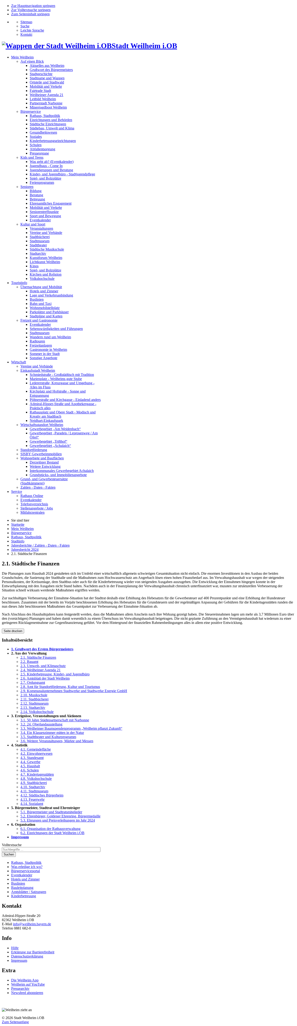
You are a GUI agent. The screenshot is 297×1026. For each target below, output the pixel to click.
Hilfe (15, 948)
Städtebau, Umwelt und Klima (52, 128)
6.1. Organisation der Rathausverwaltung (50, 829)
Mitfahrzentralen (32, 512)
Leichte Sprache (32, 30)
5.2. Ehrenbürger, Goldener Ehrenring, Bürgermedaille (60, 816)
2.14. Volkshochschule (37, 712)
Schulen (36, 145)
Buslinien (37, 299)
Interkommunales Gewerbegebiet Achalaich (62, 471)
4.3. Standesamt (32, 758)
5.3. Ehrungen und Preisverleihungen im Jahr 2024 (57, 820)
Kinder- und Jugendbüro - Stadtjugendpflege (62, 174)
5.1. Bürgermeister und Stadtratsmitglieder (51, 812)
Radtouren (37, 341)
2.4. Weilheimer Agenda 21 (40, 670)
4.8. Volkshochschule (36, 779)
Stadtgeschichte (41, 74)
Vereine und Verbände (46, 233)
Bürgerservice (30, 111)
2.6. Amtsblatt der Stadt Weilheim (45, 678)
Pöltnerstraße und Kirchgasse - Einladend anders (65, 400)
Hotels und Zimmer (44, 291)
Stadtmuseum (39, 241)
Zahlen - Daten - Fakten (37, 487)
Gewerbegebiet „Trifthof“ (48, 441)
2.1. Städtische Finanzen (38, 657)
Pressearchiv (20, 989)
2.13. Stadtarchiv (32, 708)
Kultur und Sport (32, 224)
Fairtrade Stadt (40, 91)
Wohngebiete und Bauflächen (42, 458)
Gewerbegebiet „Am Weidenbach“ (55, 429)
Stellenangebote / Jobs (36, 508)
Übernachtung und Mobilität (41, 287)
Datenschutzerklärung (27, 956)
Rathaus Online (31, 496)
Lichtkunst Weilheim (45, 262)
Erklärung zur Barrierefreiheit (32, 952)
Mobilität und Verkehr (46, 86)
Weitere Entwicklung (45, 466)
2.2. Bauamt (29, 662)
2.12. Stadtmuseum (34, 703)
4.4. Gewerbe (30, 762)
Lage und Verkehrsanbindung (51, 295)
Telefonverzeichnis (34, 504)
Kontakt (26, 34)
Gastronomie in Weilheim (48, 350)
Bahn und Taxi (41, 304)
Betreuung (37, 199)
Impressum (20, 837)
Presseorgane (39, 153)
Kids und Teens (31, 157)
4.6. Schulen (29, 770)
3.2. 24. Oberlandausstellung (41, 724)
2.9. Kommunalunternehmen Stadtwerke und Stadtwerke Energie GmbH (73, 691)
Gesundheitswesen (43, 132)
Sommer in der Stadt (45, 354)
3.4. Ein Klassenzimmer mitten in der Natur (52, 733)
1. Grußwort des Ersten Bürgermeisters (42, 649)
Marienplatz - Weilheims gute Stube (56, 379)
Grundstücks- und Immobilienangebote (58, 475)
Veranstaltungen (41, 228)
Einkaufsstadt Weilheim (37, 370)
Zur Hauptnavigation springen (33, 6)
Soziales (36, 137)
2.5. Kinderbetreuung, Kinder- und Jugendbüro (55, 674)
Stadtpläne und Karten (46, 316)
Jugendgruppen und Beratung (51, 170)
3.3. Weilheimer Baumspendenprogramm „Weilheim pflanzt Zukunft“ (71, 728)
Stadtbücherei (40, 237)
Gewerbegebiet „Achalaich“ (50, 446)
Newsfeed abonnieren (27, 993)
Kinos (34, 266)
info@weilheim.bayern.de (32, 924)
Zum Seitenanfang (15, 1022)
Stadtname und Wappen (47, 78)
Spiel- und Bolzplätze (45, 178)
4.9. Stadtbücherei (33, 783)
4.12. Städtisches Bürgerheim (41, 795)
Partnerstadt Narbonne (46, 103)
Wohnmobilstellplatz (45, 308)
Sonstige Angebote (43, 358)
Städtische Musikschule (47, 249)
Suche (24, 26)
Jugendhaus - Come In (46, 166)
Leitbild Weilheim (43, 99)
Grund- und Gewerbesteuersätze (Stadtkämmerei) (44, 481)
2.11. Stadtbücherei (34, 699)
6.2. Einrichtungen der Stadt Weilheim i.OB (52, 833)
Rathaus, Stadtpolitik (45, 116)
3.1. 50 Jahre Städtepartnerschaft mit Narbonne (54, 720)
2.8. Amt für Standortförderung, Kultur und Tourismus (60, 687)
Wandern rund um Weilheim (50, 337)
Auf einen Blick (32, 61)
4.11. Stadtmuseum (34, 791)
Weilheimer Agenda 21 (46, 95)
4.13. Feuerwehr (32, 799)
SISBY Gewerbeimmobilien (41, 454)
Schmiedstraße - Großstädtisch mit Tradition (62, 375)
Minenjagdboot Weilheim (48, 107)
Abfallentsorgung (42, 149)
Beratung (36, 195)
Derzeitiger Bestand (44, 462)
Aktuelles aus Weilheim (47, 66)
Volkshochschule (42, 279)
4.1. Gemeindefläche (35, 749)
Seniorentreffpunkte (44, 212)
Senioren (26, 187)
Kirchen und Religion (45, 274)
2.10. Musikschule (33, 695)
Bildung (36, 191)
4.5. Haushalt (30, 766)
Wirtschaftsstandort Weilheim (41, 425)
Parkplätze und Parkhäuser (49, 312)
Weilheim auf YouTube (28, 984)
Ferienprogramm (42, 182)
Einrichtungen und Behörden (51, 120)
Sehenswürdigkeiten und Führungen (56, 329)
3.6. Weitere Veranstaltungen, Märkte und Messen (56, 741)
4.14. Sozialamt (31, 804)
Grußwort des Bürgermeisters (51, 70)
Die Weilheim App (25, 980)
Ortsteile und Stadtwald (47, 82)
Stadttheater (38, 245)
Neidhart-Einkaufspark (46, 421)
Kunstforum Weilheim (46, 258)
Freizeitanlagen (41, 345)
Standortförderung (33, 450)
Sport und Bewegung (45, 216)
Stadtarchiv (38, 253)
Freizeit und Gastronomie (39, 320)
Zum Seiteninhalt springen (30, 14)
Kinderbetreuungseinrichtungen (53, 141)
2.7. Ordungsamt (32, 682)
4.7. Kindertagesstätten (37, 774)
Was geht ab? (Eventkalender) (52, 162)
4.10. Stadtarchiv (32, 787)
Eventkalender (40, 220)
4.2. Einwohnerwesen (36, 753)
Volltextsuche (12, 845)
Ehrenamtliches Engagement (50, 203)
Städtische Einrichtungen (48, 124)
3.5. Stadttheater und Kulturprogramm (48, 737)
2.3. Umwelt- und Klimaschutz (43, 666)
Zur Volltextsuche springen (31, 10)
